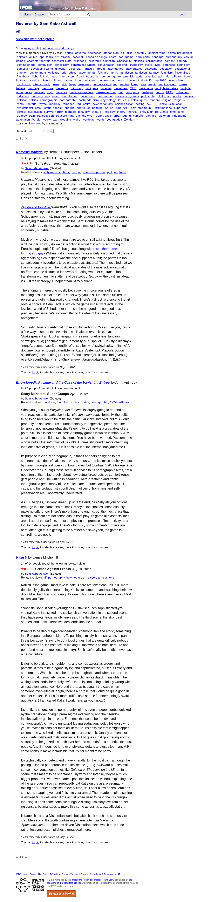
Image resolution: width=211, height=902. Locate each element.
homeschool (106, 80)
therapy (132, 111)
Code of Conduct (51, 874)
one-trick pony (41, 96)
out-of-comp (70, 96)
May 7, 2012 (70, 163)
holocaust (90, 80)
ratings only (31, 48)
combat (170, 60)
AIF (121, 402)
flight (35, 76)
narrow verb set (106, 92)
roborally (54, 103)
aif (122, 52)
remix (20, 103)
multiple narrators (166, 88)
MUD (133, 88)
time (173, 111)
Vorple (36, 119)
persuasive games (127, 96)
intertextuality (41, 84)
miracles (106, 88)
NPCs (169, 92)
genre (117, 76)
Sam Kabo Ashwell (37, 168)
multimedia (146, 88)
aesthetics (94, 52)
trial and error (85, 115)
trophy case (103, 115)
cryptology (136, 64)
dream (100, 68)
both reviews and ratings (58, 48)
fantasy (154, 72)
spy (133, 107)
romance (68, 103)
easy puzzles (133, 68)
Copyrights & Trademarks (103, 874)
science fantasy (103, 103)
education (166, 68)
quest (143, 100)
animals (22, 57)
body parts (143, 57)
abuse (69, 52)
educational (182, 68)
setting (140, 103)
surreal (21, 111)
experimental (87, 72)
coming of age (26, 64)
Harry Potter (174, 76)
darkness (169, 64)
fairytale (103, 72)
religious (179, 100)
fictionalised (182, 72)
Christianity (124, 60)
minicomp (77, 88)
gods (139, 76)
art (57, 57)
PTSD (122, 100)
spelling (70, 107)
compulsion (45, 64)
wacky (47, 119)
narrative (61, 92)
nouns (160, 92)
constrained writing (83, 64)
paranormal (105, 96)
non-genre (132, 92)
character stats (61, 60)
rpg (78, 103)
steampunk (145, 107)
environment (38, 72)
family (114, 72)
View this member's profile (35, 39)
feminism (167, 72)
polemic (189, 96)
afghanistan (111, 52)
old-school (182, 92)
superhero (181, 107)
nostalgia (147, 92)
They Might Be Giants (154, 111)
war (55, 119)
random (155, 100)
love (143, 84)
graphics (150, 76)
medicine (47, 88)
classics (139, 60)
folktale (44, 76)
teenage (70, 111)
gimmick (128, 76)
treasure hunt (65, 115)
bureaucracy (174, 57)
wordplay (88, 119)
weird (76, 119)
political (22, 100)
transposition (45, 115)
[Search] (89, 14)
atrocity (65, 57)
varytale (151, 115)
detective (23, 68)
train (32, 115)
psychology (108, 100)
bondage (157, 57)
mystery (39, 92)
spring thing (95, 107)
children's (95, 60)
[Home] (105, 5)
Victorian (164, 115)
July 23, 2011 (82, 569)
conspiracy (62, 64)
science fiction (124, 103)
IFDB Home (22, 874)
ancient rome (156, 52)
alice (129, 52)
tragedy (22, 115)
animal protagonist (180, 52)
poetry (177, 96)
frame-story (67, 76)
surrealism (35, 111)
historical (33, 80)
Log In (183, 14)
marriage (33, 88)
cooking (122, 64)
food (54, 76)
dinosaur (61, 68)
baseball (78, 57)
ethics (72, 72)
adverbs (80, 52)
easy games (115, 68)
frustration (92, 76)
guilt (160, 76)
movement (121, 88)
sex (149, 103)
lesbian (124, 84)
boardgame (126, 57)
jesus (56, 84)
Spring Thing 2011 (117, 107)
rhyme (43, 103)
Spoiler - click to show (36, 207)
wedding (65, 119)
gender (106, 76)
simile (163, 103)
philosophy (148, 96)
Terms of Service (70, 874)
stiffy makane (163, 107)
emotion (22, 72)
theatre (96, 111)
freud (80, 76)
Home (27, 14)
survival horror (53, 111)
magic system (167, 84)
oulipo (56, 96)
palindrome (88, 96)
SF (155, 103)
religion (166, 100)
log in (35, 372)
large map (84, 84)
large (72, 84)
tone (181, 111)
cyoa (157, 64)
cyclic (148, 64)
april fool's (46, 57)
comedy (182, 60)
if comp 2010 (157, 80)
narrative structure (82, 92)
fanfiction (141, 72)
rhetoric (31, 103)
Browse (39, 14)
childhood (80, 60)
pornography (68, 100)
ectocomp (151, 68)
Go (50, 131)
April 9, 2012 (79, 394)
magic (152, 84)
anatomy (140, 52)
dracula (89, 68)
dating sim (183, 64)
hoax (78, 80)
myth (50, 92)
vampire (138, 115)
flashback (23, 76)
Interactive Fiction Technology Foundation (92, 880)
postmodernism (89, 100)
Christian (109, 60)
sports (81, 107)
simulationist (25, 107)
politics (33, 100)
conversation (106, 64)
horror (121, 80)
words (100, 119)
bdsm (112, 57)
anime (33, 57)
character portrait (38, 60)
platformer (164, 96)
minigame (92, 88)
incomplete (176, 80)
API (119, 874)
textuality (84, 111)
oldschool (23, 96)
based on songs (96, 57)
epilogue (53, 72)
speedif (57, 107)
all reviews (34, 123)
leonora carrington (105, 84)
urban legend (122, 115)
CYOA (114, 402)
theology (109, 111)
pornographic (48, 100)
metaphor (62, 88)
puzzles (133, 100)
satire (86, 103)
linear (134, 84)
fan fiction (126, 72)
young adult (114, 119)
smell (38, 107)
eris (64, 72)
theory (121, 111)
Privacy (84, 874)
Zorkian (129, 119)
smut (47, 107)
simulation (176, 103)
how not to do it (137, 80)
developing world (42, 68)
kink (64, 84)
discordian (75, 68)
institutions (24, 84)
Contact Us (35, 874)
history (68, 80)
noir (120, 92)
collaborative (154, 60)
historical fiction (52, 80)
